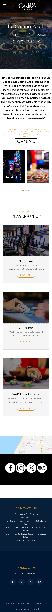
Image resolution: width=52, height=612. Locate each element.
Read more (26, 275)
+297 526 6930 (26, 517)
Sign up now (26, 261)
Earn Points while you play (26, 394)
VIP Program (26, 327)
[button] (23, 190)
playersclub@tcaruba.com (26, 540)
